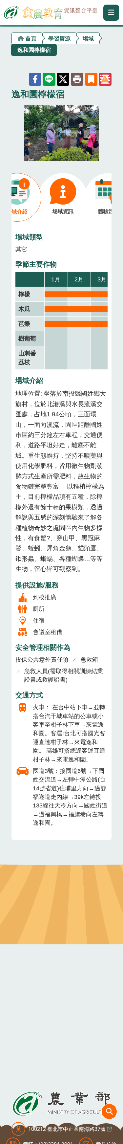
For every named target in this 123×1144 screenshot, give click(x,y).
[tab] (63, 197)
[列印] (77, 79)
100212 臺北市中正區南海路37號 (67, 1129)
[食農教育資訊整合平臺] (50, 11)
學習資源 (59, 38)
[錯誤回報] (105, 79)
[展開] (111, 12)
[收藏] (91, 79)
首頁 (30, 38)
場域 (88, 38)
